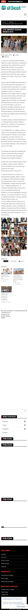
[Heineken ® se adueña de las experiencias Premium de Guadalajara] (6, 289)
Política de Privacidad (7, 581)
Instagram (5, 429)
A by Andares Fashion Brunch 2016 (5, 276)
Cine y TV (4, 557)
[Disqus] (14, 341)
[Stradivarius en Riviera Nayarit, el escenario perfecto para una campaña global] (18, 271)
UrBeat (17, 55)
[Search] (25, 410)
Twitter (4, 425)
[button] (4, 221)
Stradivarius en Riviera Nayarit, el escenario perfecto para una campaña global (18, 278)
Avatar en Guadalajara (14, 1)
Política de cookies (20, 603)
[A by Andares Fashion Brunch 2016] (6, 271)
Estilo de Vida (5, 563)
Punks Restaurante (19, 311)
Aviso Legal (4, 578)
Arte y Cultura (5, 560)
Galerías (6, 57)
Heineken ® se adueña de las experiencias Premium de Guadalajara (5, 296)
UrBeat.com (4, 594)
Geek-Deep (4, 592)
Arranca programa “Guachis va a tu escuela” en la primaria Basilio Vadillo (7, 314)
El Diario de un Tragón (7, 589)
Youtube (4, 432)
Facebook (5, 421)
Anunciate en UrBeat (7, 575)
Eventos (3, 554)
